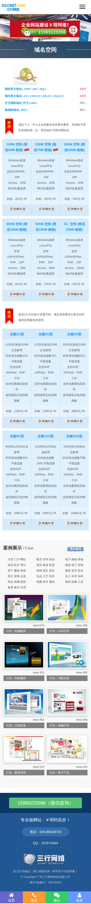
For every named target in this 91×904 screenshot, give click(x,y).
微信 (57, 900)
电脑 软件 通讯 (45, 581)
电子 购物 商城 (74, 559)
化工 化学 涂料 (74, 576)
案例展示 (12, 547)
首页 (11, 900)
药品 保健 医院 (17, 581)
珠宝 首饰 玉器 (17, 576)
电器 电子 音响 (74, 565)
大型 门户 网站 (17, 559)
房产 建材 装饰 (17, 570)
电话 (34, 900)
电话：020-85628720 (45, 832)
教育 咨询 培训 (45, 559)
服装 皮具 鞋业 (74, 570)
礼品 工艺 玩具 (45, 576)
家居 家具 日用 (17, 587)
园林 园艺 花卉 (45, 570)
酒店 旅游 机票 (45, 565)
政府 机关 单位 (17, 565)
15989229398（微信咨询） (46, 802)
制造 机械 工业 (74, 581)
